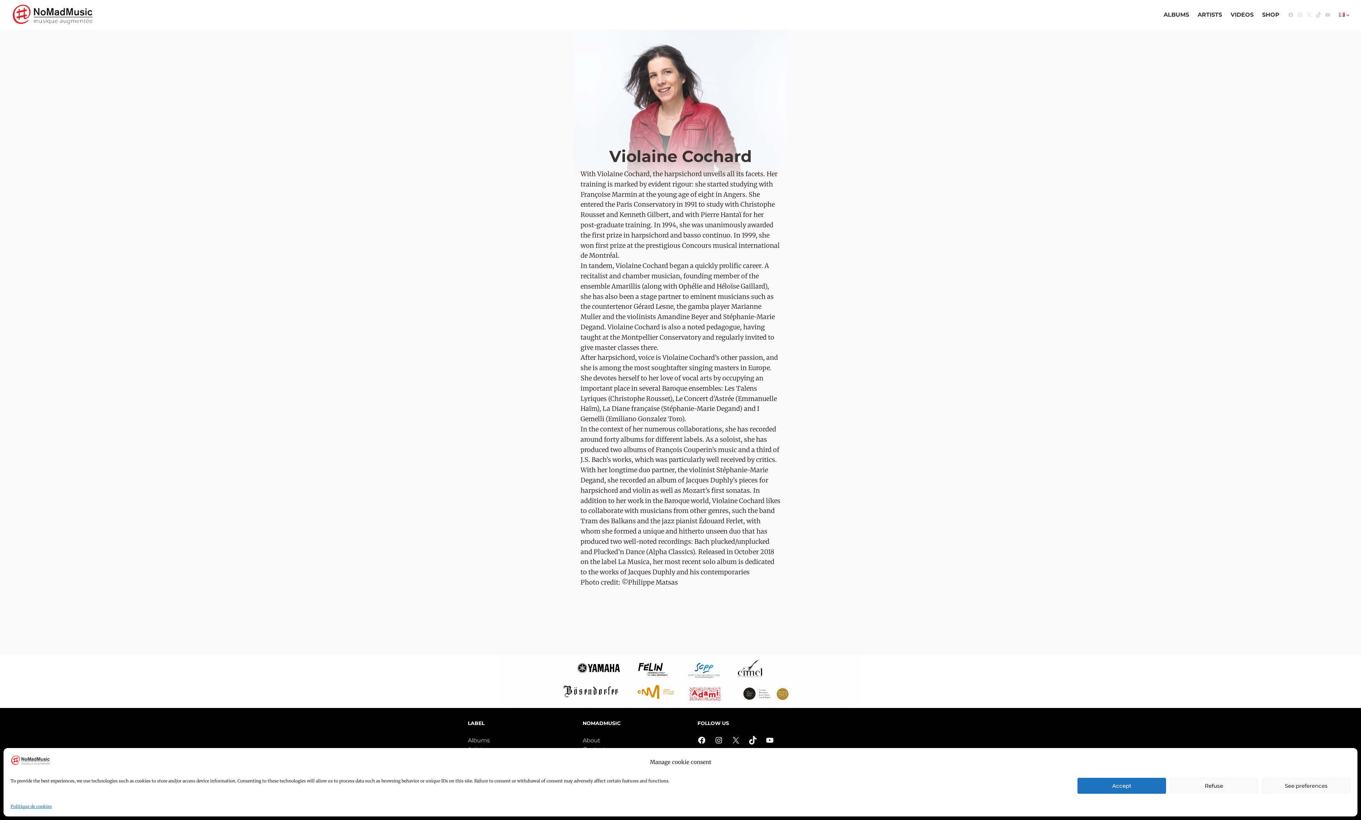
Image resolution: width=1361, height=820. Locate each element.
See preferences (1306, 785)
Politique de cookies (31, 806)
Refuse (1214, 785)
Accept (1121, 785)
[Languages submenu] (1348, 15)
